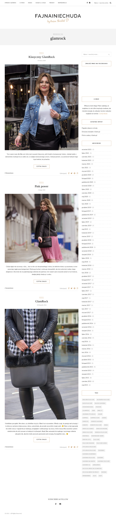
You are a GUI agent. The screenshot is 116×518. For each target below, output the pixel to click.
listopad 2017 (86, 280)
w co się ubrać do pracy (91, 472)
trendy (51, 2)
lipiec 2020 (85, 189)
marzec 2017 (86, 305)
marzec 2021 (86, 164)
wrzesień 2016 (87, 327)
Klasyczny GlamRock (42, 57)
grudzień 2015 (86, 360)
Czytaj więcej (103, 113)
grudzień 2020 (86, 175)
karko (104, 417)
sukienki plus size (104, 461)
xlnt (100, 475)
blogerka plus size (103, 399)
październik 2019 (87, 215)
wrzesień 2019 (87, 218)
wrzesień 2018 (87, 251)
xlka (94, 475)
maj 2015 (85, 385)
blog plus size (87, 403)
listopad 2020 (86, 178)
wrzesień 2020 (87, 186)
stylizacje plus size (89, 450)
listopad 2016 (86, 320)
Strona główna (10, 2)
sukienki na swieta (89, 461)
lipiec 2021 (85, 153)
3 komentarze (9, 447)
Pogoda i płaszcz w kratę (89, 128)
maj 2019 (85, 229)
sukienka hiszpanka (89, 454)
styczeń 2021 (86, 171)
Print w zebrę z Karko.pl (89, 135)
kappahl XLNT (95, 417)
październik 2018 (87, 247)
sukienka (101, 450)
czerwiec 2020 (86, 193)
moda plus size (87, 432)
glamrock (86, 410)
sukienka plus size (89, 457)
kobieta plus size (96, 425)
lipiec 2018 (85, 258)
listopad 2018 (86, 244)
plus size (96, 439)
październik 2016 (87, 323)
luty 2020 (85, 204)
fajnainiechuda (88, 406)
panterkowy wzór (98, 435)
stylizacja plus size (89, 446)
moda (30, 2)
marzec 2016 (86, 349)
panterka (86, 435)
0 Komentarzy (9, 173)
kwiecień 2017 (86, 302)
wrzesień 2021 (87, 149)
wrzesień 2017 (87, 283)
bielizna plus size (88, 399)
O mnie (22, 2)
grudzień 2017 (86, 276)
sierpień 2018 (86, 254)
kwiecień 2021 (86, 160)
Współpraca (62, 2)
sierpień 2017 (86, 287)
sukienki (100, 457)
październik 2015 (87, 367)
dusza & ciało (41, 2)
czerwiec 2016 (86, 338)
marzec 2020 (86, 200)
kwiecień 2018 (86, 265)
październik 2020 (87, 182)
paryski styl (87, 439)
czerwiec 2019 (86, 225)
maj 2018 (85, 262)
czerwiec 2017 (86, 294)
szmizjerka (96, 464)
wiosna (104, 472)
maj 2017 (85, 298)
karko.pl (85, 421)
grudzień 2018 (86, 240)
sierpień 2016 (86, 331)
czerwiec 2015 (86, 381)
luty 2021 (85, 167)
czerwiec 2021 (86, 157)
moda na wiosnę (101, 428)
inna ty (100, 410)
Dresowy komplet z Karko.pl (91, 132)
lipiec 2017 (85, 291)
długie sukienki (100, 403)
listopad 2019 (86, 211)
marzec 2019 (86, 236)
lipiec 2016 (85, 334)
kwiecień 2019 (86, 233)
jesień (100, 414)
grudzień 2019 (86, 207)
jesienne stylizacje (89, 414)
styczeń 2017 (86, 312)
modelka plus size (101, 432)
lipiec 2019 (85, 222)
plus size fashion (88, 443)
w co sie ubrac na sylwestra (92, 468)
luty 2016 (85, 352)
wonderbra (86, 475)
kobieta (85, 425)
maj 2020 (85, 196)
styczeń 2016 (86, 356)
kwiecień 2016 (86, 345)
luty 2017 (85, 309)
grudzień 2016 (86, 316)
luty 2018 (85, 273)
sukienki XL (86, 464)
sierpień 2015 (86, 374)
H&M (93, 410)
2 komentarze (9, 288)
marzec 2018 (86, 269)
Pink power (41, 186)
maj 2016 (85, 341)
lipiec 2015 (85, 378)
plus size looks (102, 443)
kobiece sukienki (96, 421)
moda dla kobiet (88, 428)
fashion (98, 406)
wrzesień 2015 (87, 370)
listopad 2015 (86, 363)
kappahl (85, 417)
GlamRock (41, 301)
